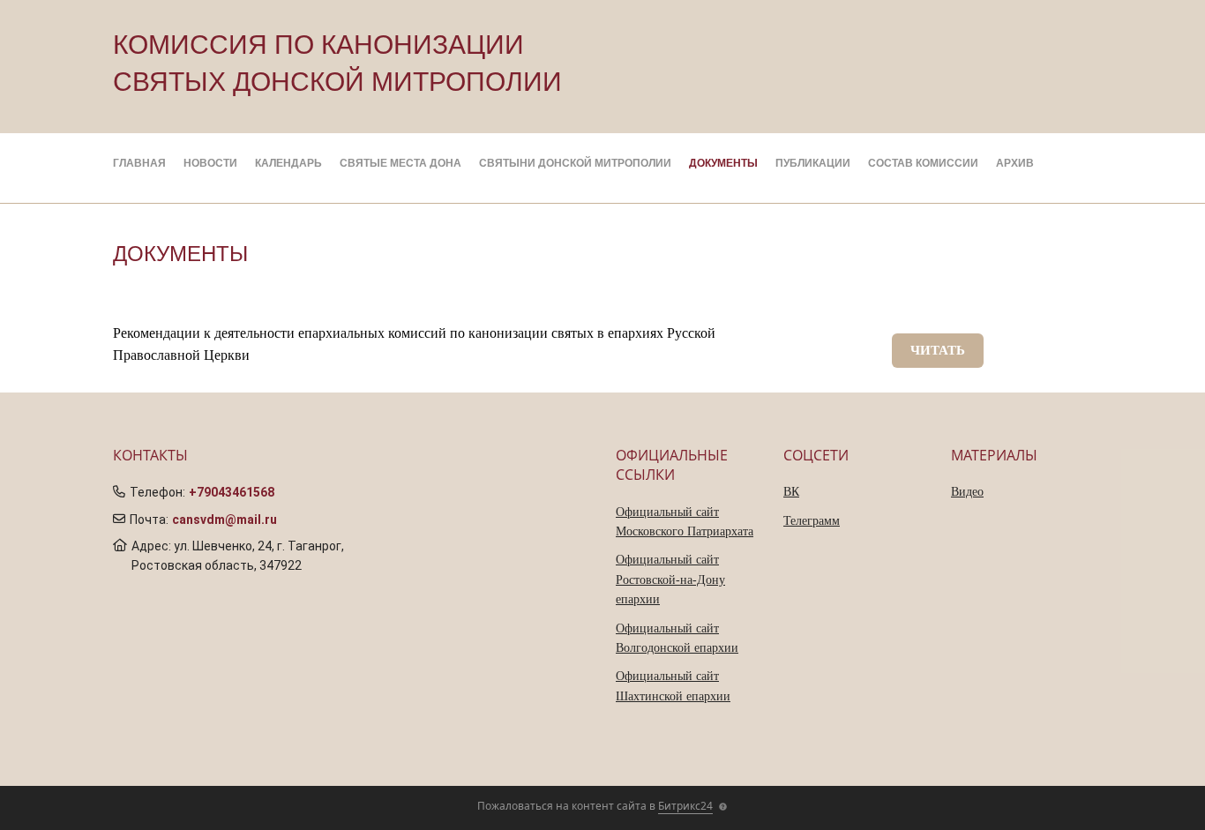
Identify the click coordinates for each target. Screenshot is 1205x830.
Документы (723, 163)
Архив (1015, 163)
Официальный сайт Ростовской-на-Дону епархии (670, 579)
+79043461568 (231, 492)
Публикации (812, 163)
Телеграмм (811, 520)
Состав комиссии (923, 163)
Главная (139, 163)
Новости (210, 163)
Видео (967, 491)
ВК (791, 491)
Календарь (288, 163)
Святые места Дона (400, 163)
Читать (937, 350)
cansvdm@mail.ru (224, 519)
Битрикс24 (685, 805)
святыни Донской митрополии (575, 163)
